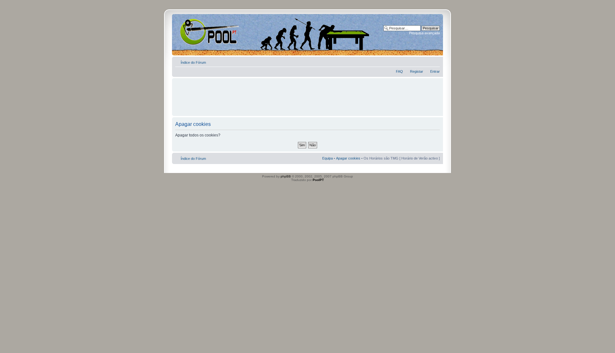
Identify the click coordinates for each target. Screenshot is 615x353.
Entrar (435, 71)
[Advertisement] (307, 94)
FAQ (399, 71)
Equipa (327, 158)
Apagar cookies (348, 158)
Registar (416, 71)
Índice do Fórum (193, 62)
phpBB (286, 176)
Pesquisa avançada (424, 33)
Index (193, 32)
